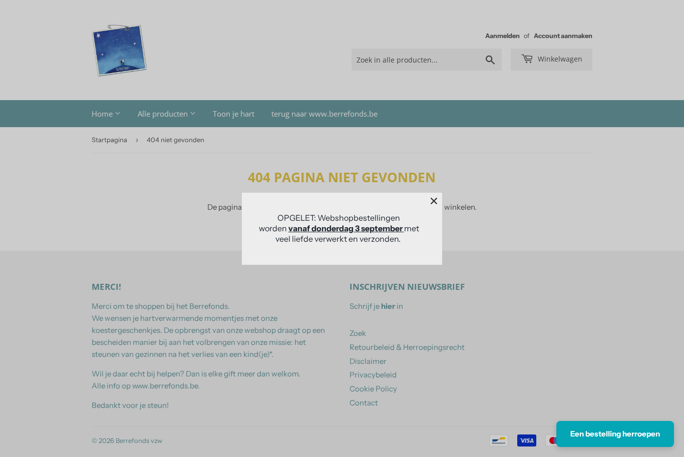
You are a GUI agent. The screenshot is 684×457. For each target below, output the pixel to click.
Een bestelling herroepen (615, 433)
